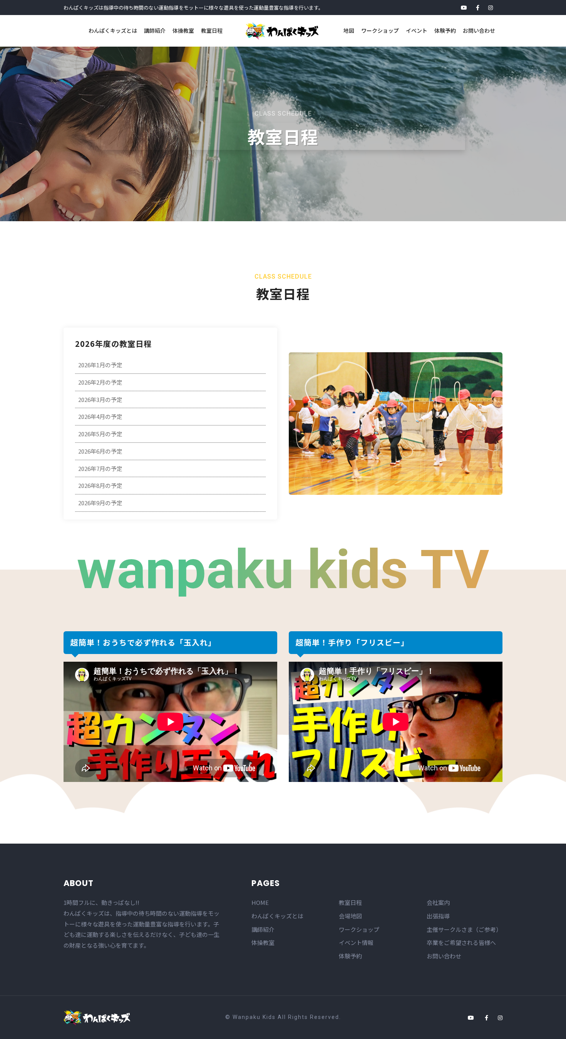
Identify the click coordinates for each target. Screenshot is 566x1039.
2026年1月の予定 (100, 365)
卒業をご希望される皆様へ (461, 942)
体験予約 (445, 30)
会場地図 (350, 916)
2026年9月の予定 (100, 503)
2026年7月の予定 (100, 468)
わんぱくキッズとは (113, 30)
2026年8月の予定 (100, 485)
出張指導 (438, 916)
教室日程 (212, 30)
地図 (348, 30)
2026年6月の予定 (100, 451)
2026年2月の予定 (100, 382)
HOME (260, 902)
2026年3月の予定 (100, 399)
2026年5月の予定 (100, 434)
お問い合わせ (479, 30)
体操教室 (183, 30)
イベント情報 (356, 942)
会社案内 (438, 902)
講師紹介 (155, 30)
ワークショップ (380, 30)
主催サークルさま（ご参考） (464, 929)
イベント (416, 30)
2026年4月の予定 (100, 416)
